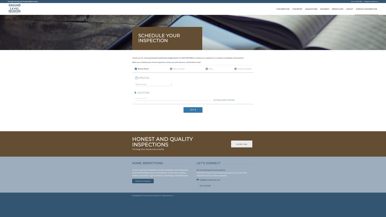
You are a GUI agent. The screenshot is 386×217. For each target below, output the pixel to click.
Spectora (171, 195)
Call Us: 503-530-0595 (356, 1)
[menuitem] (356, 1)
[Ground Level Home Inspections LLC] (14, 9)
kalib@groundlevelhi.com (371, 1)
